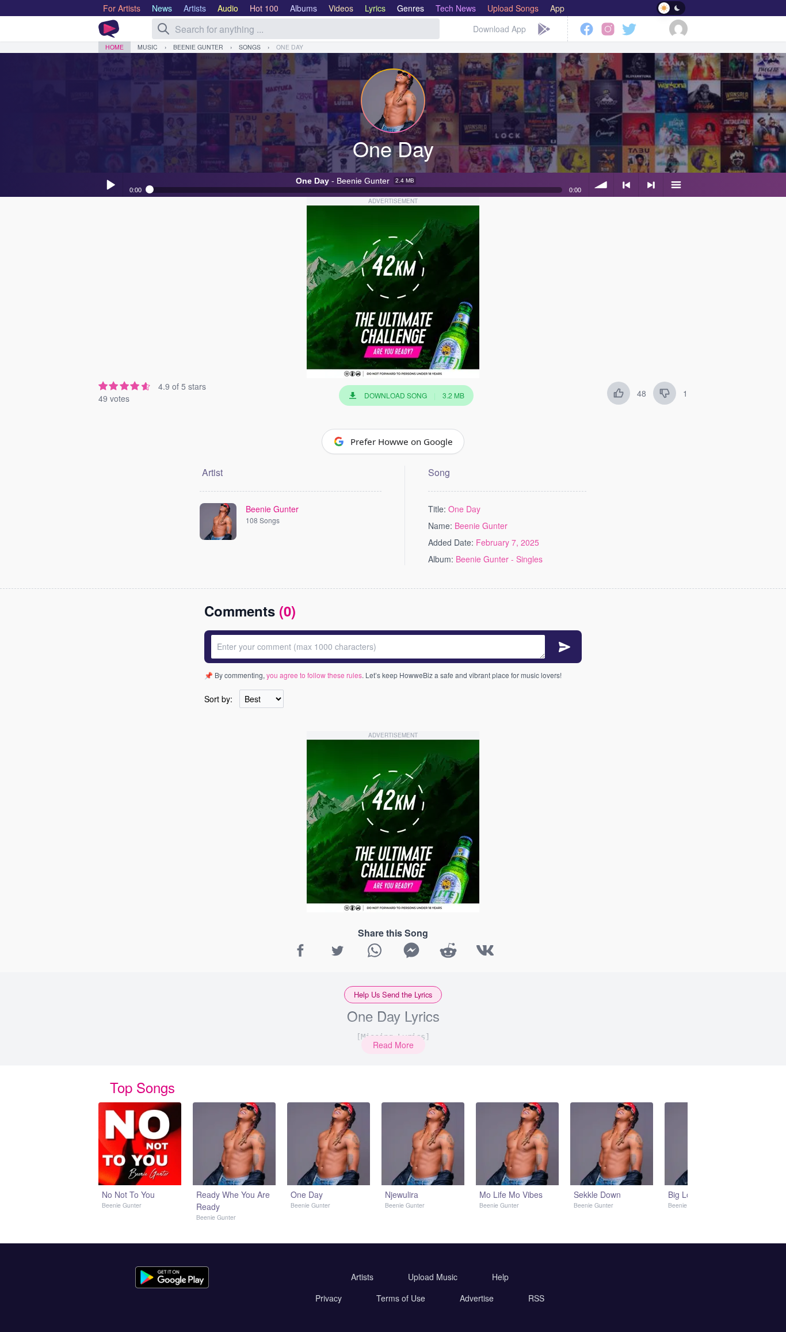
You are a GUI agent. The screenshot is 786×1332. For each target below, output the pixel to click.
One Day (289, 47)
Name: (440, 525)
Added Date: (451, 542)
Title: (437, 509)
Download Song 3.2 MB (414, 395)
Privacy (328, 1298)
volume (601, 185)
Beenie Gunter (198, 47)
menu (675, 185)
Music (148, 47)
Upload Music (432, 1276)
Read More (393, 1045)
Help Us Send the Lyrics (393, 994)
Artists (362, 1276)
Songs (250, 47)
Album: (440, 559)
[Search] (163, 28)
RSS (536, 1298)
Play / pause (110, 185)
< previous (626, 185)
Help (500, 1276)
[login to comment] (393, 646)
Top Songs (142, 1087)
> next (651, 185)
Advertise (477, 1298)
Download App (499, 29)
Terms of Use (400, 1298)
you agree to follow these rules (314, 675)
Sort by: (218, 699)
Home (114, 47)
